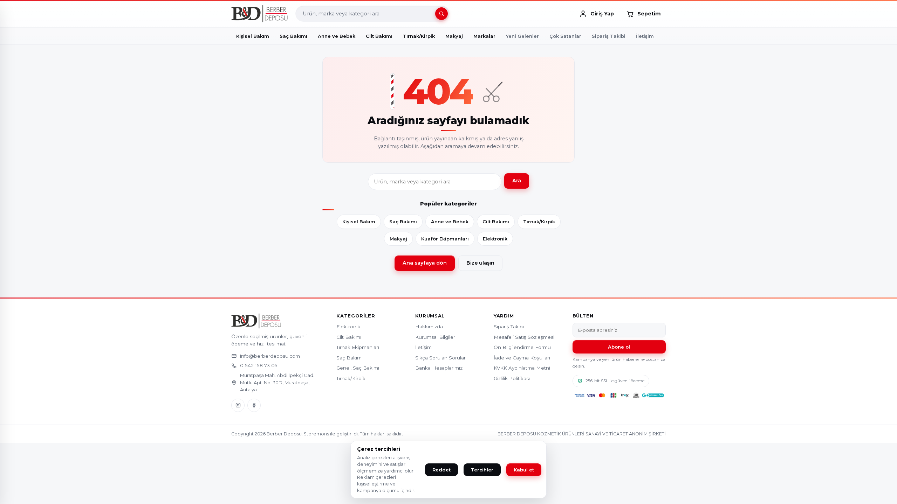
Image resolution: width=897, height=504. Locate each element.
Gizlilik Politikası (512, 378)
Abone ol (619, 347)
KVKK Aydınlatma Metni (522, 368)
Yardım (504, 315)
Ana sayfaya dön (425, 263)
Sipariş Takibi (608, 36)
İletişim (645, 36)
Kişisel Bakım (358, 221)
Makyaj (398, 238)
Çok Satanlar (565, 36)
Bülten (583, 315)
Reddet (441, 469)
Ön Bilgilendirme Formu (522, 347)
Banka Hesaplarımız (439, 368)
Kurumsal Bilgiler (435, 337)
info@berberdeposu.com (270, 356)
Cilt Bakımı (495, 221)
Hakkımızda (429, 326)
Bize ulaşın (480, 263)
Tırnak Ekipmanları (357, 347)
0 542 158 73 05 (259, 365)
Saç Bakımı (403, 221)
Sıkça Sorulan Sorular (440, 357)
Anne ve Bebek (449, 221)
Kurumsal (430, 315)
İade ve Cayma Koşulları (522, 357)
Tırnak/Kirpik (539, 221)
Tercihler (482, 469)
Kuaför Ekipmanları (445, 238)
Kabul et (524, 469)
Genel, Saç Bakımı (357, 368)
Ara (516, 180)
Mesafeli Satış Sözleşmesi (524, 337)
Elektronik (495, 238)
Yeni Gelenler (522, 36)
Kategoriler (355, 315)
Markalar (484, 36)
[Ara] (441, 13)
